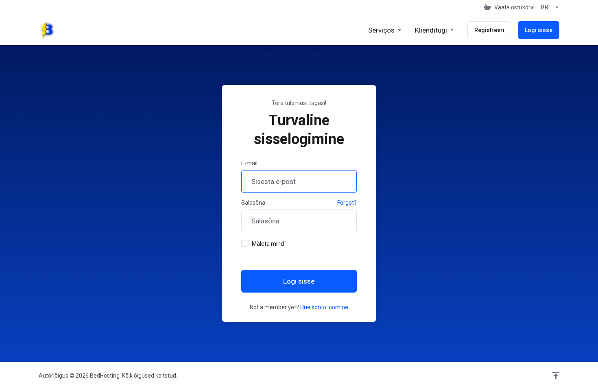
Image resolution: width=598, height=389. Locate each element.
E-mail (249, 163)
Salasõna (253, 202)
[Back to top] (556, 375)
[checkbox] (245, 243)
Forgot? (347, 202)
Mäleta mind (268, 243)
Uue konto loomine (324, 307)
